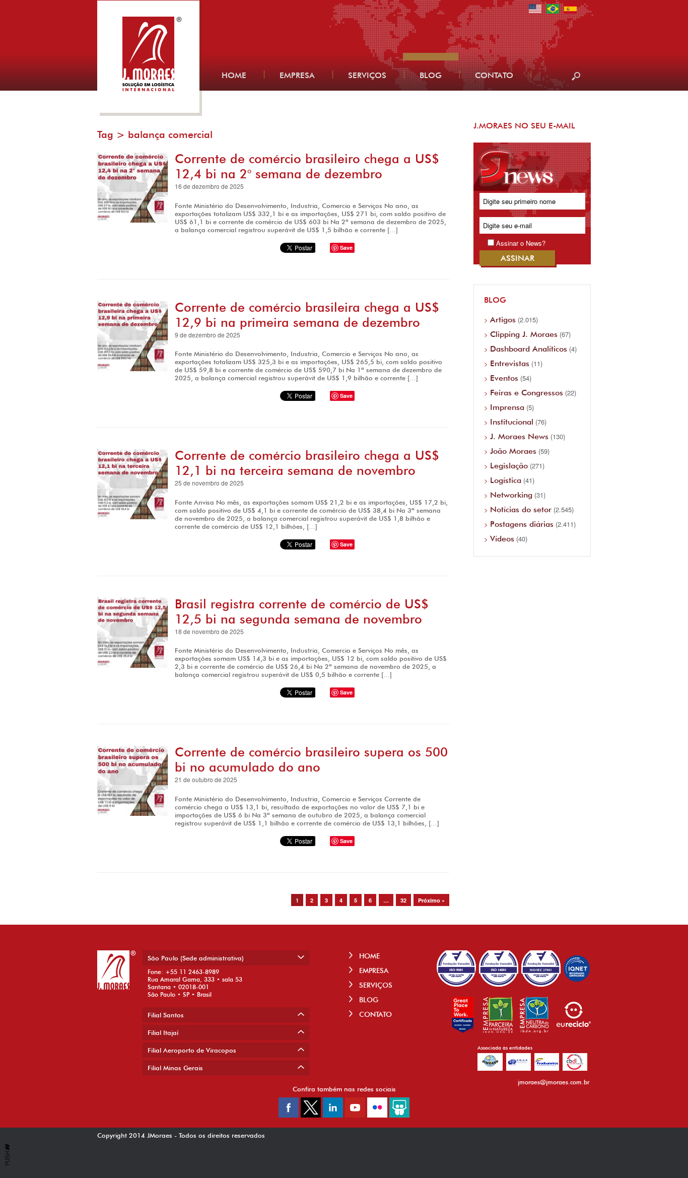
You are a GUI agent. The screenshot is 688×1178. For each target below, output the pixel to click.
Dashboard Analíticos (528, 349)
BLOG (367, 1000)
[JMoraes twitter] (311, 1115)
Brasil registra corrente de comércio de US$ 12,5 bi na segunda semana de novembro (302, 611)
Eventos (504, 378)
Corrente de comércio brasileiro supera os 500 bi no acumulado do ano (311, 759)
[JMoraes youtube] (355, 1115)
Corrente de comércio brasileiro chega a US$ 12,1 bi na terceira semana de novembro (307, 463)
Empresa (297, 75)
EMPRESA (372, 970)
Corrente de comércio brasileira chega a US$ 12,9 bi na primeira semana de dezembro (307, 315)
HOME (368, 956)
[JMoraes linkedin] (333, 1115)
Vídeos (502, 538)
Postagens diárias (522, 524)
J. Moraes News (519, 436)
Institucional (511, 422)
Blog (431, 75)
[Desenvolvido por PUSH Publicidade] (7, 1163)
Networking (511, 495)
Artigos (503, 319)
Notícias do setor (521, 509)
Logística (505, 480)
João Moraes (513, 451)
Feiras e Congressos (526, 392)
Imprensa (507, 407)
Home (234, 75)
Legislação (509, 465)
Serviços (367, 75)
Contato (494, 75)
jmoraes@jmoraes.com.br (553, 1082)
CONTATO (374, 1014)
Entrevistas (509, 363)
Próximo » (431, 900)
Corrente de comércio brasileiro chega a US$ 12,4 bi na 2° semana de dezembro (307, 166)
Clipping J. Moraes (524, 334)
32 (403, 900)
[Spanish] (570, 12)
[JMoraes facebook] (289, 1115)
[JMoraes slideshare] (399, 1115)
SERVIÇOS (374, 985)
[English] (535, 12)
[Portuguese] (552, 12)
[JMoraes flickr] (377, 1115)
